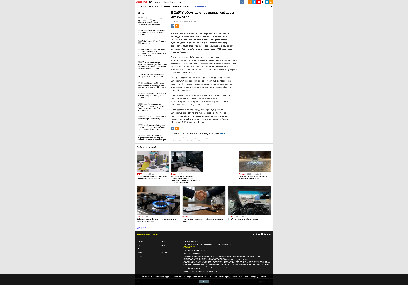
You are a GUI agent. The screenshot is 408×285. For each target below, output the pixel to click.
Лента (143, 6)
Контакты (155, 234)
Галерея (140, 249)
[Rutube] (267, 234)
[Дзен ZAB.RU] (246, 2)
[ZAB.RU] (141, 2)
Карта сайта (164, 252)
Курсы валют (142, 260)
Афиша (167, 6)
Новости (140, 242)
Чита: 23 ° (157, 2)
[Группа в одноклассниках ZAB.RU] (250, 2)
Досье (140, 252)
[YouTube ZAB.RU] (258, 2)
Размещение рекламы (144, 234)
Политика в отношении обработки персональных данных (200, 271)
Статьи (158, 6)
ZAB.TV (150, 6)
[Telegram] (264, 234)
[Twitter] (258, 234)
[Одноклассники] (256, 234)
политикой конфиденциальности (253, 277)
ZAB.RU (163, 242)
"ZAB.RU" (223, 133)
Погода (140, 256)
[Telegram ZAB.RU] (267, 2)
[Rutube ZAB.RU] (263, 2)
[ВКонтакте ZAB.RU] (242, 2)
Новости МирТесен (142, 227)
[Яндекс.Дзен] (261, 234)
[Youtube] (270, 234)
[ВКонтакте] (253, 234)
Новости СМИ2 (141, 228)
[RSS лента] (271, 2)
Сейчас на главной (146, 147)
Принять (204, 281)
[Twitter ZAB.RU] (254, 2)
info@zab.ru (187, 247)
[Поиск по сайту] (240, 6)
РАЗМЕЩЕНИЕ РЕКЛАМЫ (181, 6)
